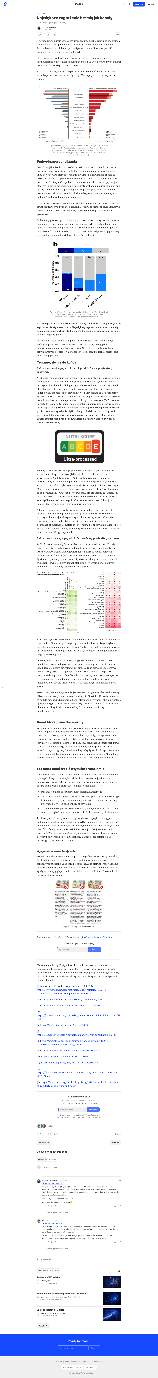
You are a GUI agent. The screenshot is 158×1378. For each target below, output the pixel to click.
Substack (67, 1373)
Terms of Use (90, 1115)
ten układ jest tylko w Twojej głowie (51, 1313)
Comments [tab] (42, 1159)
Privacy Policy (96, 1117)
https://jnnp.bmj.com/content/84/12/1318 (64, 1056)
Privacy (79, 1361)
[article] (79, 1282)
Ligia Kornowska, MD (49, 27)
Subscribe (139, 4)
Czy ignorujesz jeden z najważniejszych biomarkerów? (58, 1297)
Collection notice (95, 1361)
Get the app (90, 1367)
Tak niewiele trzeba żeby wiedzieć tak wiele (61, 1293)
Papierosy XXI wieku (48, 1277)
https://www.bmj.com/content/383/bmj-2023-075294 (70, 1005)
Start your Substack (73, 1367)
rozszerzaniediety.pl (86, 926)
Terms (85, 1361)
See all (41, 1326)
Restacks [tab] (52, 1159)
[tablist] (47, 1159)
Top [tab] (39, 1271)
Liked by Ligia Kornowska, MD (54, 1183)
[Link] (34, 161)
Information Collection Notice (78, 1117)
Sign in (151, 4)
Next (114, 1142)
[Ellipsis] (120, 1180)
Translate (42, 13)
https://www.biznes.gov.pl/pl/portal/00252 (64, 1025)
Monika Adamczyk (49, 1180)
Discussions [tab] (54, 1271)
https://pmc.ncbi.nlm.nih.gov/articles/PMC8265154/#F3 (71, 999)
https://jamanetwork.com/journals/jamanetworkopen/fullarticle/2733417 (78, 1034)
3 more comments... (44, 1259)
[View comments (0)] (59, 1318)
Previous (46, 1142)
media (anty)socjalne (45, 1280)
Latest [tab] (45, 1271)
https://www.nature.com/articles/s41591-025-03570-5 (70, 1050)
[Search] (124, 4)
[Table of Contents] (2, 689)
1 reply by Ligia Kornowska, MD (56, 1213)
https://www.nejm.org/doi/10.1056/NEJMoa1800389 (69, 1062)
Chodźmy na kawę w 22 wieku (96, 937)
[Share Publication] (129, 4)
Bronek (45, 1220)
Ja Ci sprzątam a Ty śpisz (51, 1310)
